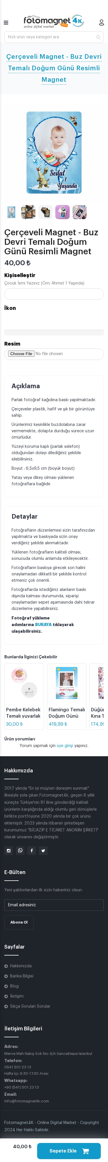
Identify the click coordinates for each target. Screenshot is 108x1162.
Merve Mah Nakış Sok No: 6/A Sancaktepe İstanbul (48, 1053)
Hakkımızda (21, 966)
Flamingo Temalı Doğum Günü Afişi (67, 716)
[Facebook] (31, 850)
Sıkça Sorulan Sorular (30, 1006)
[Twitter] (43, 850)
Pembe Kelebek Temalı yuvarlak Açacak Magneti (24, 716)
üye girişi (65, 746)
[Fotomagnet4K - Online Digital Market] (54, 21)
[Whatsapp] (20, 850)
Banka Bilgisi (21, 976)
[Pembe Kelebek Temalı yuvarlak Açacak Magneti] (24, 683)
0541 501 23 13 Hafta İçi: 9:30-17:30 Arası (26, 1070)
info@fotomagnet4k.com (26, 1101)
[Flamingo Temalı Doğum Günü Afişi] (66, 683)
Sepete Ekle (64, 1151)
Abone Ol (19, 922)
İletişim (17, 996)
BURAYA (43, 625)
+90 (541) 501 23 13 (21, 1087)
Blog (14, 986)
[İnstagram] (8, 850)
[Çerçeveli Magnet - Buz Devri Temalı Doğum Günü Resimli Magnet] (54, 152)
